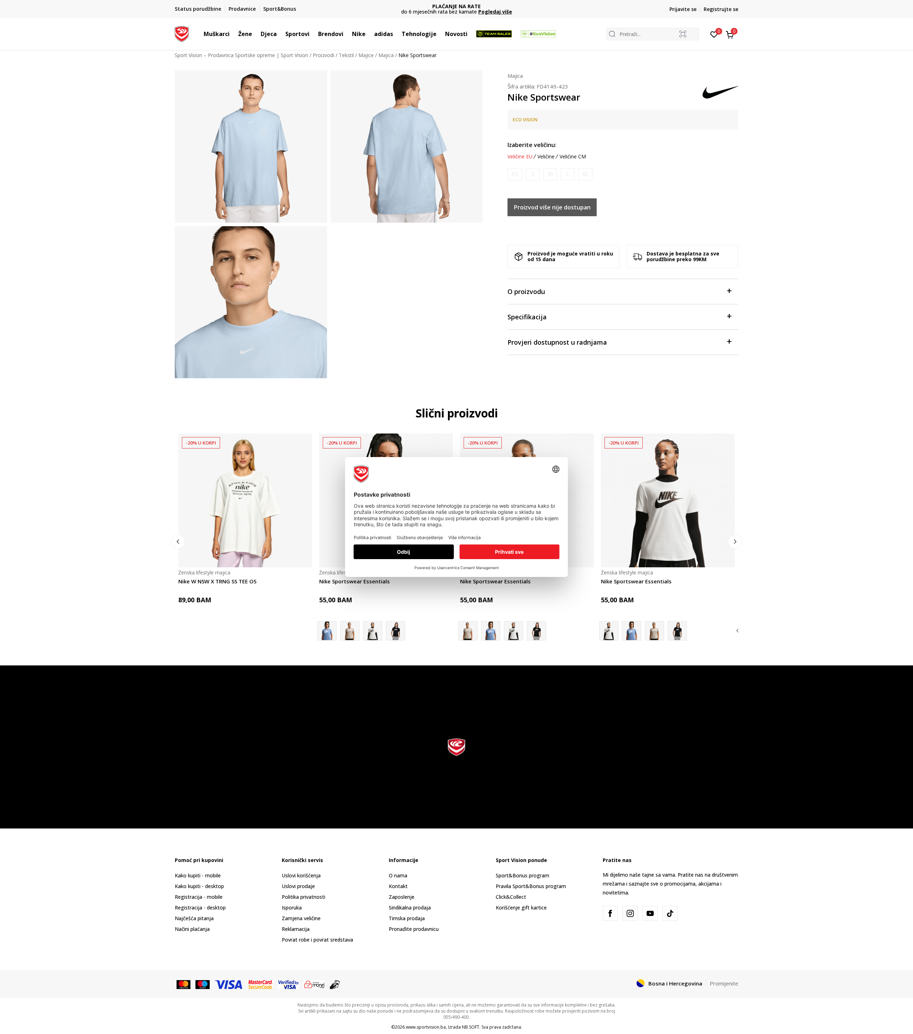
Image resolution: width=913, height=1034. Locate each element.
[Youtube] (650, 913)
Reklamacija (296, 929)
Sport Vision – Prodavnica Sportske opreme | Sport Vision (241, 55)
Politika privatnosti (303, 896)
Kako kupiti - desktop (199, 886)
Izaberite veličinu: (531, 145)
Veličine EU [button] (519, 156)
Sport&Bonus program (522, 875)
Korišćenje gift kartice (521, 907)
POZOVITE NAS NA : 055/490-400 (457, 6)
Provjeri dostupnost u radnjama (557, 342)
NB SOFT (470, 1027)
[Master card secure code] (261, 984)
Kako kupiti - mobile (198, 875)
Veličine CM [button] (573, 156)
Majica (386, 55)
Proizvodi (323, 55)
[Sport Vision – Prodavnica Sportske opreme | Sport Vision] (182, 33)
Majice (366, 55)
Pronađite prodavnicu (414, 929)
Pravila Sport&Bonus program (531, 886)
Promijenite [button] (724, 983)
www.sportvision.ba (426, 1027)
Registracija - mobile (199, 896)
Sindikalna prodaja (410, 907)
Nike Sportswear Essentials (354, 581)
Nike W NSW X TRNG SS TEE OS (217, 581)
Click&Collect (511, 896)
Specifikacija (527, 317)
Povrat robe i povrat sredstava (317, 939)
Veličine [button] (546, 156)
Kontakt (398, 886)
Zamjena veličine (301, 918)
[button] (233, 34)
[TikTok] (670, 913)
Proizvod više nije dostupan (552, 207)
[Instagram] (630, 913)
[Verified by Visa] (288, 984)
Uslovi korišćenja (301, 875)
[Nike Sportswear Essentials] (350, 631)
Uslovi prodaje (298, 886)
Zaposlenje (401, 896)
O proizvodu (526, 291)
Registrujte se (721, 9)
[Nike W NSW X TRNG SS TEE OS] (245, 500)
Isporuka (292, 907)
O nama (398, 875)
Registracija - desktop (200, 907)
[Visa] (229, 984)
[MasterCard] (183, 984)
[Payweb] (314, 984)
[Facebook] (610, 913)
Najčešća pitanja (194, 918)
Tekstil (346, 55)
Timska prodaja (407, 918)
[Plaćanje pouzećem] (335, 984)
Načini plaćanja (192, 929)
